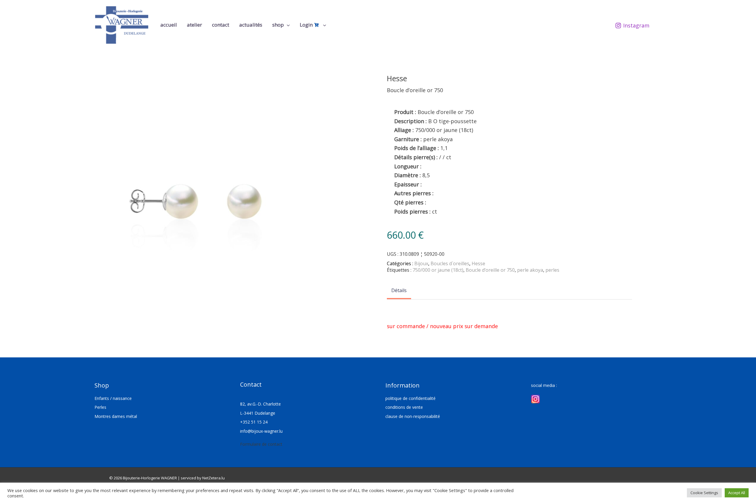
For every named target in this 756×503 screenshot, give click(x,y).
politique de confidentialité (410, 398)
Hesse (478, 263)
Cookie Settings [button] (704, 492)
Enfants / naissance (113, 398)
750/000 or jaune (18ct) (438, 270)
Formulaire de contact (261, 444)
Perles (100, 407)
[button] (287, 25)
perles (552, 270)
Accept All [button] (736, 492)
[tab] (399, 291)
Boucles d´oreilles (450, 263)
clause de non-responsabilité (412, 416)
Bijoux (421, 263)
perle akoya (530, 270)
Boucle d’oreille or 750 (490, 270)
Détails (399, 290)
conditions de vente (404, 407)
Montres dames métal (115, 416)
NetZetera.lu (213, 478)
